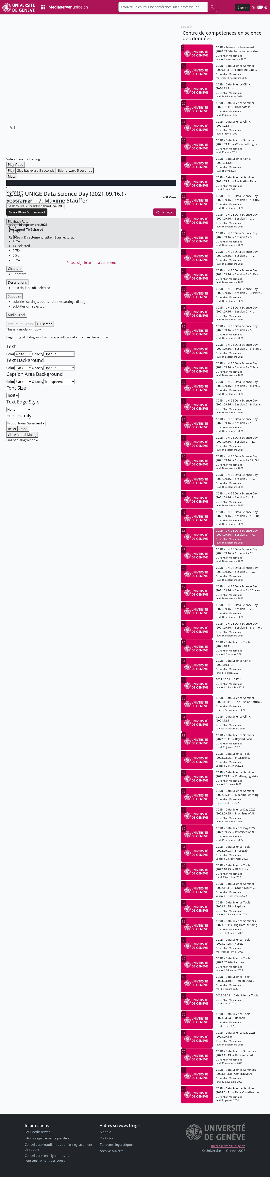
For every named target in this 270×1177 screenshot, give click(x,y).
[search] (212, 7)
